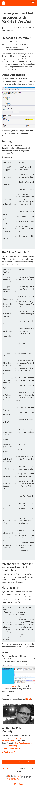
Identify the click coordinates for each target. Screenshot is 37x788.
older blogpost (12, 686)
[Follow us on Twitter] (15, 784)
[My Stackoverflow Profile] (14, 752)
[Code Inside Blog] (3, 3)
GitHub (28, 699)
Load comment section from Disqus (18, 762)
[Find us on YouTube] (20, 784)
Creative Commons (11, 769)
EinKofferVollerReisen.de (12, 748)
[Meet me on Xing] (10, 752)
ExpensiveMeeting (9, 746)
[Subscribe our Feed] (22, 784)
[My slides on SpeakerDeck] (12, 752)
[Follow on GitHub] (5, 752)
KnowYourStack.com (23, 743)
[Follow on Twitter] (3, 752)
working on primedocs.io (21, 738)
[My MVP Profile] (7, 752)
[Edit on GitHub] (34, 30)
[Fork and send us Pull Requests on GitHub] (17, 784)
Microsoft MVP (8, 740)
